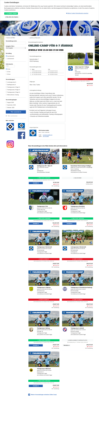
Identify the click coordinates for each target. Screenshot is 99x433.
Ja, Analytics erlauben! (11, 13)
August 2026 (10, 102)
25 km (8, 71)
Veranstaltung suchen (11, 41)
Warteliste (66, 345)
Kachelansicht (10, 56)
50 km (8, 74)
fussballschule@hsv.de (47, 135)
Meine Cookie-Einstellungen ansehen (77, 13)
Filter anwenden (15, 112)
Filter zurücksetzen (12, 116)
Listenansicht (10, 58)
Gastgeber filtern (10, 46)
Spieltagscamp (11, 84)
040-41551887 (46, 136)
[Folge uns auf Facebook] (21, 135)
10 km (8, 69)
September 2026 (11, 105)
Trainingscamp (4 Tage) (13, 89)
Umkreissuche (9, 64)
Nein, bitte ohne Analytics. (12, 17)
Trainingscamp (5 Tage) (13, 92)
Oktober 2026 (10, 107)
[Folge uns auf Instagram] (10, 144)
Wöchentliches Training (13, 94)
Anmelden (35, 183)
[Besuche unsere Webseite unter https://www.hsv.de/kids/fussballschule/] (10, 126)
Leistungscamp (11, 82)
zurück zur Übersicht (35, 38)
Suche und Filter (11, 37)
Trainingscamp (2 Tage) (13, 87)
